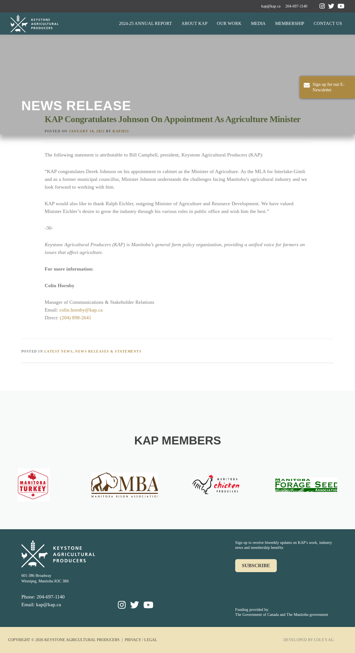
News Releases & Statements (108, 351)
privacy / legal (141, 640)
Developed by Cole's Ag (308, 640)
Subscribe (256, 565)
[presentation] (11, 487)
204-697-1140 (296, 6)
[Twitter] (331, 6)
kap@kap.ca (270, 6)
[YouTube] (341, 6)
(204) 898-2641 (75, 317)
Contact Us (328, 23)
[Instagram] (322, 6)
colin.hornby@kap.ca (81, 310)
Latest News (58, 351)
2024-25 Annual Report (145, 23)
